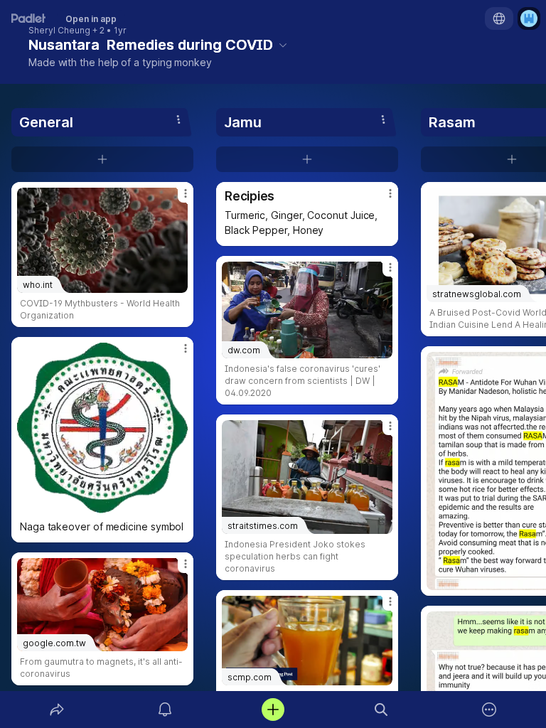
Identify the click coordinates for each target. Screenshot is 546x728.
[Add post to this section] (102, 159)
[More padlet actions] (489, 709)
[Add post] (273, 709)
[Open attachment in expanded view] (102, 428)
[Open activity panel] (165, 709)
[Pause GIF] (176, 501)
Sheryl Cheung (59, 31)
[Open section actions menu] (178, 119)
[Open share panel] (57, 709)
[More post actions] (176, 199)
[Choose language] (499, 18)
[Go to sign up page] (529, 18)
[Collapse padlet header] (283, 45)
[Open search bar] (381, 709)
